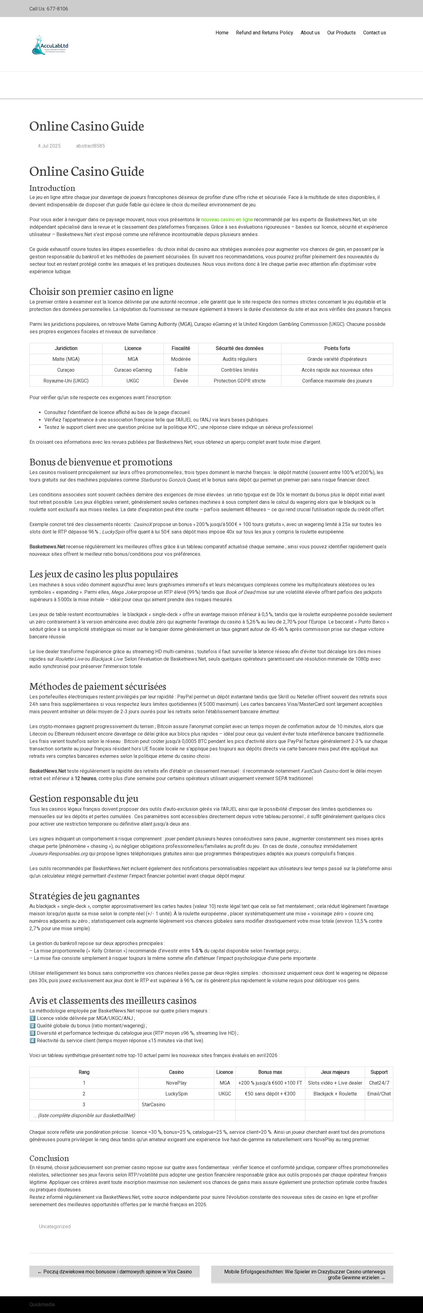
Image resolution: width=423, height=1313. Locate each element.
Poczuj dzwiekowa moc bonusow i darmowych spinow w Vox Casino (114, 1272)
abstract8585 (90, 146)
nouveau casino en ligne (227, 219)
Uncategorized (55, 1226)
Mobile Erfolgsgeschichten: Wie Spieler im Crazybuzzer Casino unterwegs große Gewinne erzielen (305, 1275)
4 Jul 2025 (49, 146)
